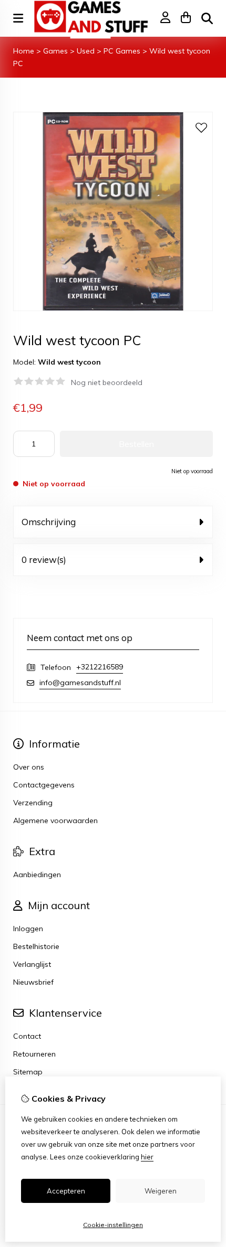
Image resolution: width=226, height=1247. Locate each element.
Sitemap (28, 1072)
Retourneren (34, 1054)
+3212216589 (99, 667)
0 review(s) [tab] (44, 559)
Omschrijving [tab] (49, 521)
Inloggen (28, 928)
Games (55, 51)
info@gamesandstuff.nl (80, 682)
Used (86, 51)
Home (23, 51)
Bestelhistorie (36, 946)
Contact (27, 1036)
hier (147, 1157)
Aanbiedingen (37, 874)
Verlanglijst (32, 964)
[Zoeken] (207, 18)
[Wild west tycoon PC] (113, 308)
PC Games (122, 51)
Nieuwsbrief (33, 982)
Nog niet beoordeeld (106, 382)
